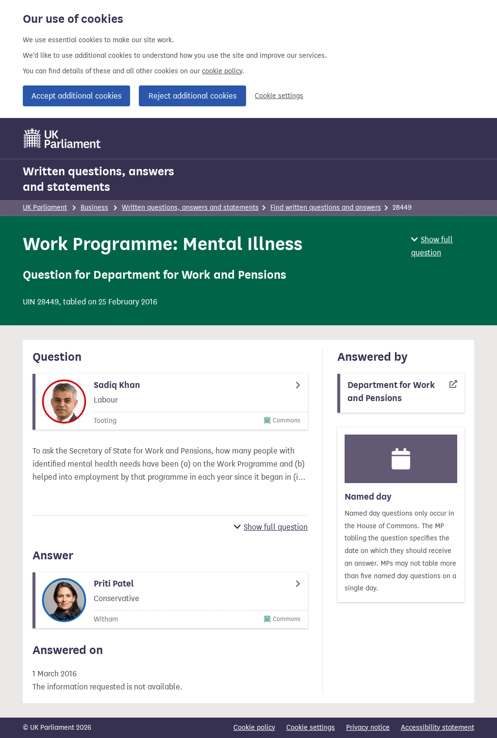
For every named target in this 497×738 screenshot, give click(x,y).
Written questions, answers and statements (98, 179)
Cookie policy (254, 727)
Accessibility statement (437, 727)
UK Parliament (45, 207)
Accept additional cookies (76, 96)
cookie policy (222, 71)
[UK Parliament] (62, 138)
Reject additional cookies (192, 96)
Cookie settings (279, 96)
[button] (442, 246)
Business (94, 207)
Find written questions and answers (325, 207)
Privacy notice (368, 727)
